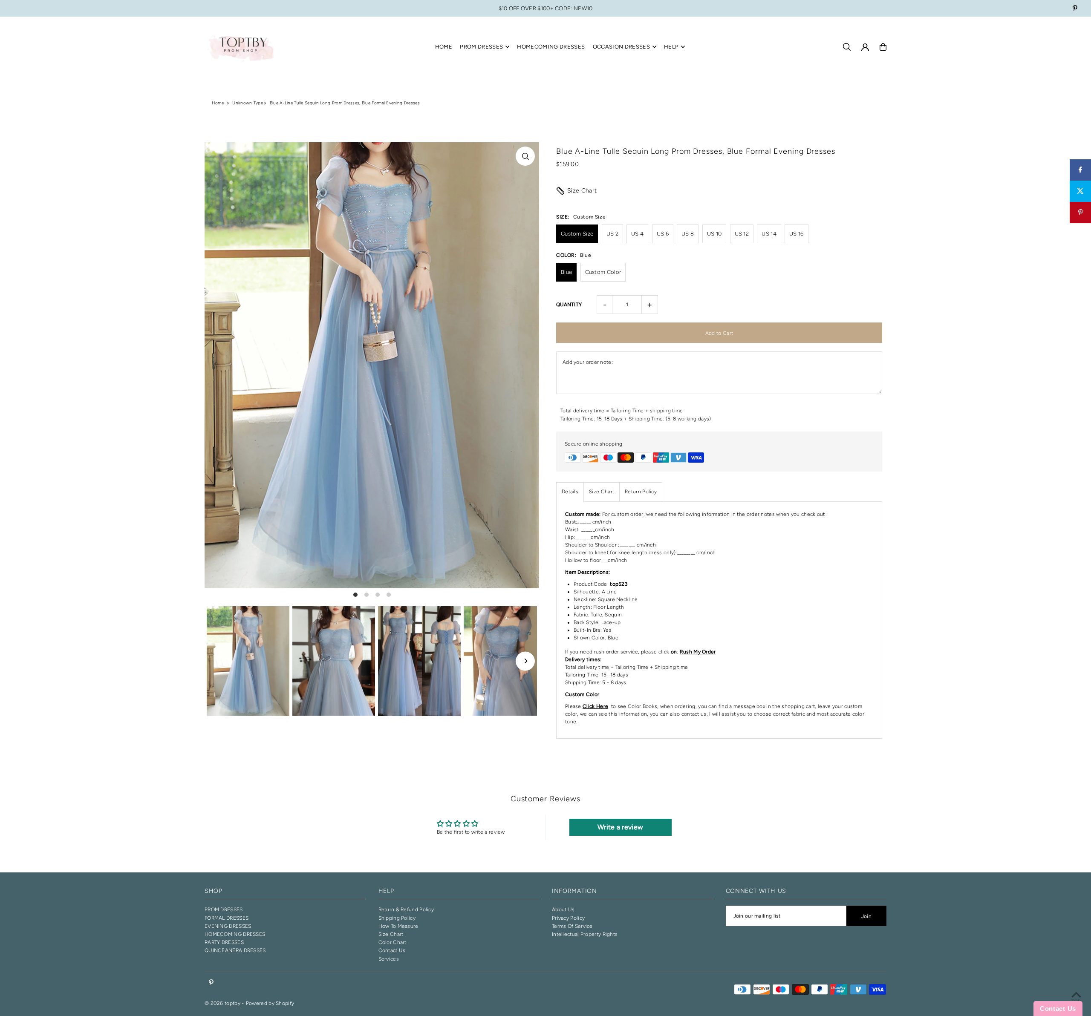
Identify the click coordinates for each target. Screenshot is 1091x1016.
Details (570, 492)
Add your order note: (588, 362)
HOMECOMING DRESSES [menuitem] (551, 46)
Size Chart (582, 190)
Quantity (569, 305)
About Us (563, 909)
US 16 (796, 233)
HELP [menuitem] (671, 46)
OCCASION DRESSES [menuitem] (621, 46)
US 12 (742, 233)
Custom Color (603, 272)
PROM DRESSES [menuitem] (481, 46)
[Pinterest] (1075, 9)
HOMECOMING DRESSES (235, 934)
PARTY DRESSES (224, 942)
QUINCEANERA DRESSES (235, 950)
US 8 (687, 233)
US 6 (663, 233)
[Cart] (883, 47)
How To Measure (398, 926)
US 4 (637, 233)
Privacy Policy (568, 918)
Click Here (595, 706)
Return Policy (641, 492)
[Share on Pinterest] (1080, 212)
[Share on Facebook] (1080, 170)
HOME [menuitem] (443, 46)
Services (388, 959)
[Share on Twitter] (1080, 191)
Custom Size (577, 233)
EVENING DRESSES (228, 926)
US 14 (769, 233)
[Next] (525, 661)
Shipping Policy (397, 918)
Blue (566, 272)
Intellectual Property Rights (585, 934)
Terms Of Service (572, 926)
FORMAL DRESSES (226, 918)
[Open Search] (847, 47)
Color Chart (392, 942)
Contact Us (392, 950)
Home (218, 103)
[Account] (865, 47)
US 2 (612, 233)
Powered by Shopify (270, 1003)
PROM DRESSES (224, 909)
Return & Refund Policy (406, 909)
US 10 (714, 233)
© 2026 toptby (222, 1003)
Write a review (620, 827)
